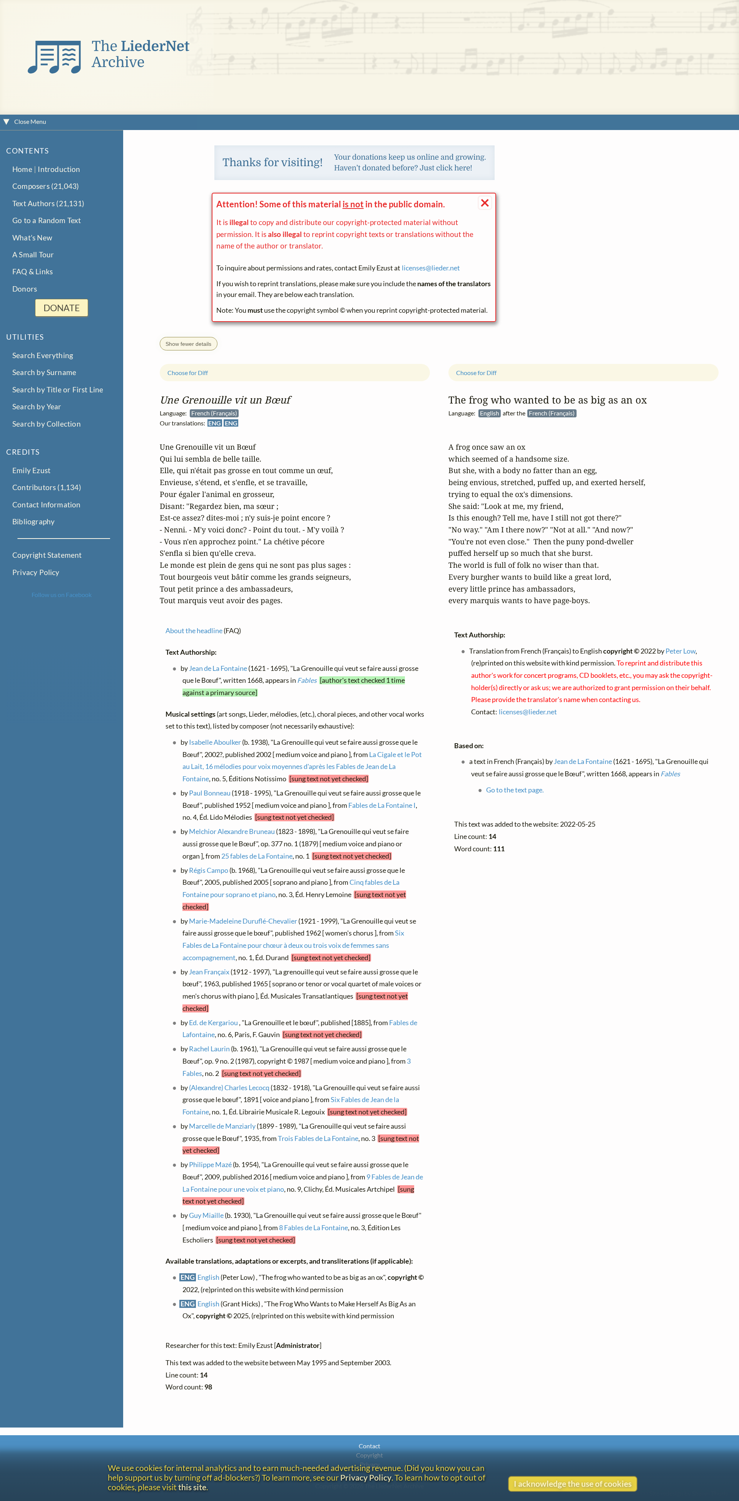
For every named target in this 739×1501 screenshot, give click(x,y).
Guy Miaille (206, 1215)
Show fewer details (188, 343)
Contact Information (46, 504)
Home (22, 169)
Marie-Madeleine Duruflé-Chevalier (243, 921)
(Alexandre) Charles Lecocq (229, 1087)
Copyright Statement (47, 554)
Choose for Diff (187, 372)
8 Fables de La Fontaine (313, 1228)
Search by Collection (46, 423)
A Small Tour (33, 254)
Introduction (59, 169)
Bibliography (33, 521)
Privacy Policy (36, 572)
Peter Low (680, 651)
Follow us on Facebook (62, 594)
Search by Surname (44, 372)
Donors (24, 288)
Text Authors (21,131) (48, 203)
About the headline (194, 631)
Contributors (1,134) (46, 487)
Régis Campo (208, 870)
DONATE (61, 308)
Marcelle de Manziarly (222, 1126)
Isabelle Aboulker (215, 742)
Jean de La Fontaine (218, 668)
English (208, 1277)
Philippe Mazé (210, 1165)
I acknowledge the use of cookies (573, 1483)
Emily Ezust (31, 470)
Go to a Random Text (46, 220)
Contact (369, 1445)
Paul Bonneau (210, 793)
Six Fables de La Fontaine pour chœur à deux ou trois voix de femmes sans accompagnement (293, 945)
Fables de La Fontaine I (382, 805)
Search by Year (37, 406)
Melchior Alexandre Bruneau (232, 831)
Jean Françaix (209, 971)
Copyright (369, 1455)
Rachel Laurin (209, 1049)
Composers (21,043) (45, 186)
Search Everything (42, 355)
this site (192, 1487)
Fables (307, 680)
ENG (214, 423)
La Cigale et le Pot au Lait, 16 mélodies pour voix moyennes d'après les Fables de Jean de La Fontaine (302, 766)
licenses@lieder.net (431, 268)
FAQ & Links (32, 271)
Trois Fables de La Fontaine (318, 1138)
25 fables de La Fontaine (257, 856)
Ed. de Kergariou (213, 1022)
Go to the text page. (515, 790)
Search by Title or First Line (58, 389)
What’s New (32, 237)
